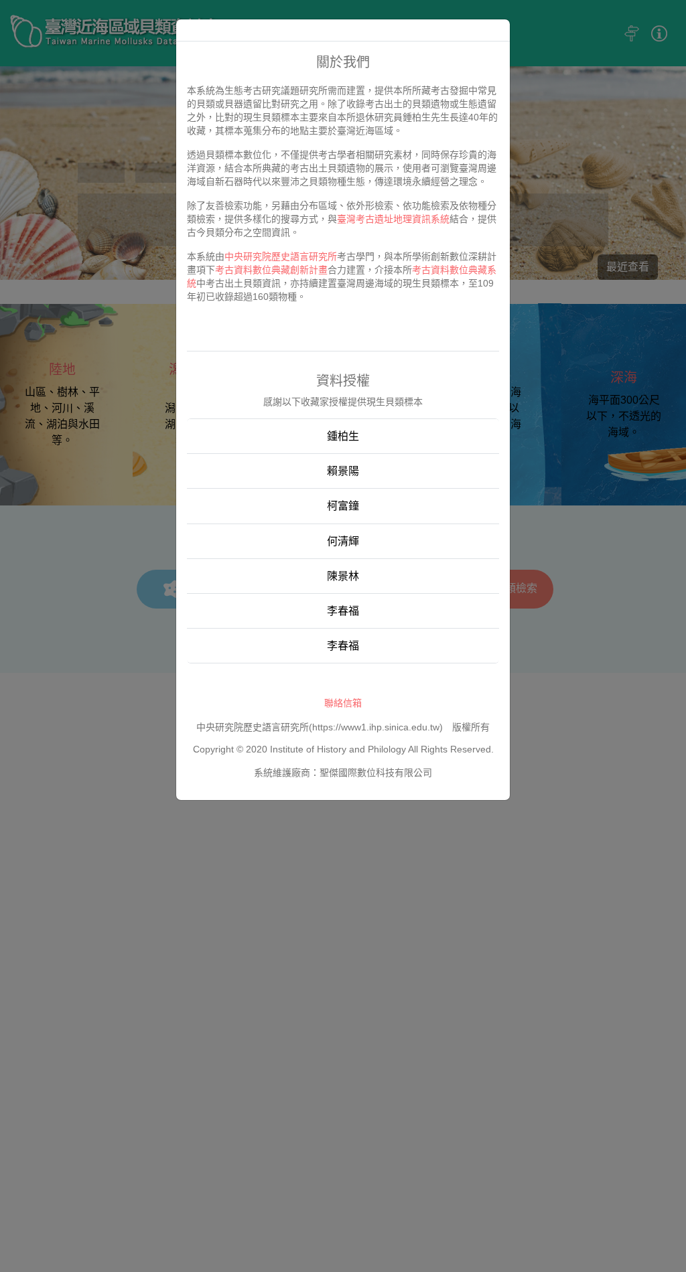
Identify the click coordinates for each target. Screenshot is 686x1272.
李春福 (343, 611)
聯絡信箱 (343, 703)
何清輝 (343, 541)
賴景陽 (343, 471)
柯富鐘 (343, 505)
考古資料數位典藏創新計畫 (271, 269)
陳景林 (343, 576)
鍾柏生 (343, 436)
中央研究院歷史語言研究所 (280, 256)
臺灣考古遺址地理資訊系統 (393, 219)
